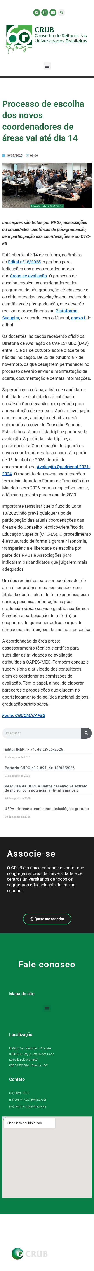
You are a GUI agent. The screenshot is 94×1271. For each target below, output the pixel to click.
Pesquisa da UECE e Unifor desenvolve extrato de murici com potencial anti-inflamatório (46, 788)
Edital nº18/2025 (24, 261)
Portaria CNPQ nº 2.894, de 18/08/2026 (40, 768)
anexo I (78, 317)
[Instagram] (44, 12)
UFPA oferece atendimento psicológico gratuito (47, 809)
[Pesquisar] (86, 733)
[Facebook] (36, 12)
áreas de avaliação (28, 275)
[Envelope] (52, 12)
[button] (61, 12)
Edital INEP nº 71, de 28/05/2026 (34, 749)
